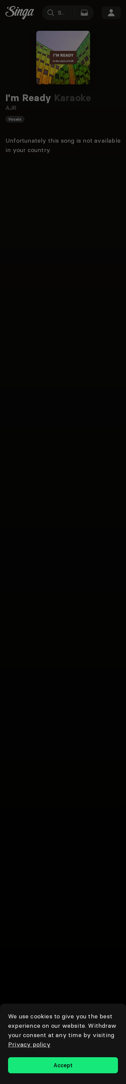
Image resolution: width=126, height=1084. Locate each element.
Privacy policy (29, 1044)
